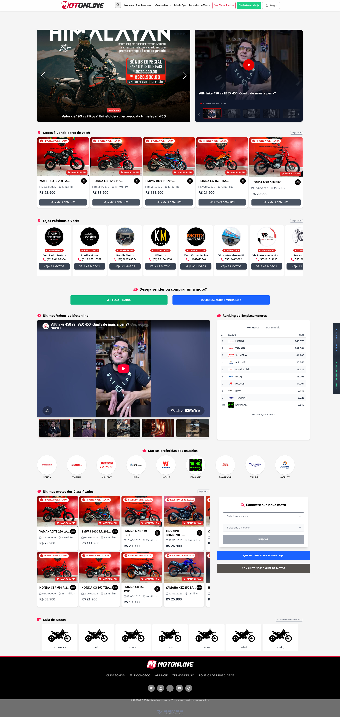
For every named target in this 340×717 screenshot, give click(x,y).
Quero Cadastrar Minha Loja (221, 300)
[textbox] (239, 516)
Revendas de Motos (199, 5)
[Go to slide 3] (181, 34)
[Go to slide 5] (186, 34)
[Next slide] (184, 75)
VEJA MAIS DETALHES (63, 202)
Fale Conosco (139, 675)
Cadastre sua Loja (249, 5)
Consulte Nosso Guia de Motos (263, 568)
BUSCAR (263, 539)
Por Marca (253, 327)
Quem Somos (115, 675)
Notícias (129, 5)
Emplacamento (144, 5)
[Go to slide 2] (178, 34)
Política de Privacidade (216, 675)
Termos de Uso (183, 675)
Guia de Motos (163, 5)
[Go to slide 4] (184, 34)
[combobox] (263, 516)
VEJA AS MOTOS (54, 266)
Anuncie (161, 675)
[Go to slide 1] (175, 34)
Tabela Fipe (180, 5)
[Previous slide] (43, 75)
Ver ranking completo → (263, 414)
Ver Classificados (224, 5)
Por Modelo (273, 327)
